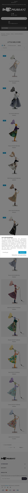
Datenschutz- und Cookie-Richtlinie (19, 255)
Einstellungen (5, 252)
